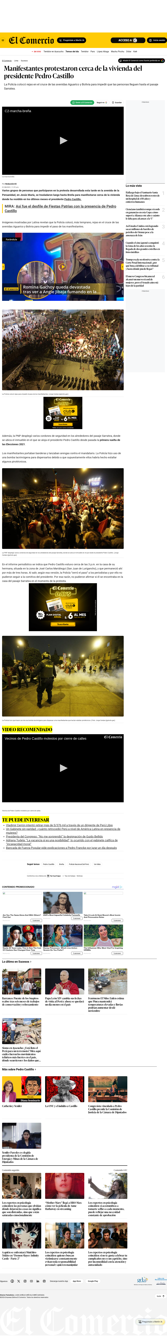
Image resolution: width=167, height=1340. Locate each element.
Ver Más (97, 864)
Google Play (93, 1281)
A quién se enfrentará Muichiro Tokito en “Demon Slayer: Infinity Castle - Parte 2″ (20, 1255)
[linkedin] (37, 1281)
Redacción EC (11, 184)
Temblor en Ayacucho (54, 51)
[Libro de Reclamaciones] (161, 1281)
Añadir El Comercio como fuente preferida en (141, 61)
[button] (63, 140)
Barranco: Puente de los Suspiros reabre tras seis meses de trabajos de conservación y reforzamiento (20, 1001)
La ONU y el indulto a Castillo (61, 1106)
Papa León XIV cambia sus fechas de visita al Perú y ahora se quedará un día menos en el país (64, 1001)
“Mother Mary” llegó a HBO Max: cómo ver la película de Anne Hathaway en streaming (63, 1206)
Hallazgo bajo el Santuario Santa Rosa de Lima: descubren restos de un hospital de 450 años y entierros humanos (143, 197)
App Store (77, 1281)
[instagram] (25, 1281)
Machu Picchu (117, 51)
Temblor (84, 51)
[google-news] (44, 1281)
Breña (61, 864)
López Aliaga (103, 51)
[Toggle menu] (3, 40)
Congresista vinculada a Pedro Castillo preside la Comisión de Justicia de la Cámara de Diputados (107, 1109)
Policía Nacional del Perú (79, 864)
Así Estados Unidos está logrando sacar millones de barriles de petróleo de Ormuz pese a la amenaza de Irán (142, 230)
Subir (159, 1296)
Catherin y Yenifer (12, 1106)
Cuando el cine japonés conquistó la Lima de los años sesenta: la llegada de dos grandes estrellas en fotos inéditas (143, 247)
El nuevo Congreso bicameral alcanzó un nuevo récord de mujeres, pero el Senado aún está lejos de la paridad (142, 281)
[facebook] (12, 1281)
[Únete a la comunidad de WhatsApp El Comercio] (82, 102)
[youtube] (31, 1281)
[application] (63, 141)
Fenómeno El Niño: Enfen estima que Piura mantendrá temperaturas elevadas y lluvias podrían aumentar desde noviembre (106, 1004)
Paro (93, 51)
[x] (18, 1281)
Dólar (128, 51)
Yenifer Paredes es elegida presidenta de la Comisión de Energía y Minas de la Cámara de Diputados (20, 1157)
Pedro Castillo (48, 864)
